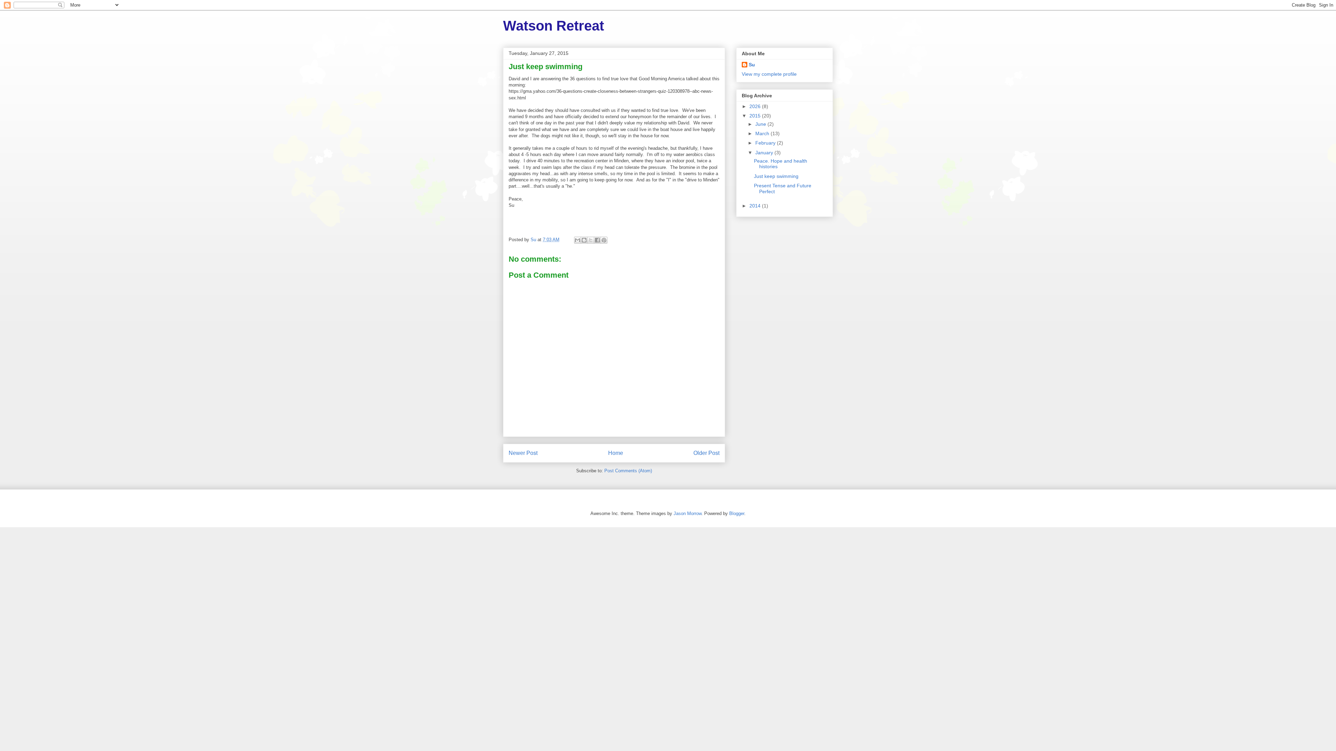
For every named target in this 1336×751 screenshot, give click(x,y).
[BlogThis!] (584, 240)
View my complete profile (769, 74)
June (761, 124)
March (763, 133)
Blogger (736, 513)
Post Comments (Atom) (628, 470)
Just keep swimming (776, 176)
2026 (755, 106)
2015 (755, 116)
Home (615, 453)
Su (752, 64)
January (764, 152)
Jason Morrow (687, 513)
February (766, 143)
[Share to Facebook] (597, 240)
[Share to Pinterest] (604, 240)
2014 (755, 206)
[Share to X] (590, 240)
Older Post (706, 453)
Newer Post (523, 453)
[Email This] (577, 240)
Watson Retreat (553, 25)
